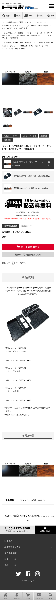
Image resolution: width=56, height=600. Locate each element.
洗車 (52, 15)
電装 (41, 15)
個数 (4, 237)
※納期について (26, 226)
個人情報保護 (10, 553)
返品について (10, 565)
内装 (19, 15)
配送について (10, 559)
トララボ (31, 581)
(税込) (31, 164)
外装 (31, 15)
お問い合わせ (45, 531)
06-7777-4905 (19, 528)
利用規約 (8, 541)
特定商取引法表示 (12, 547)
